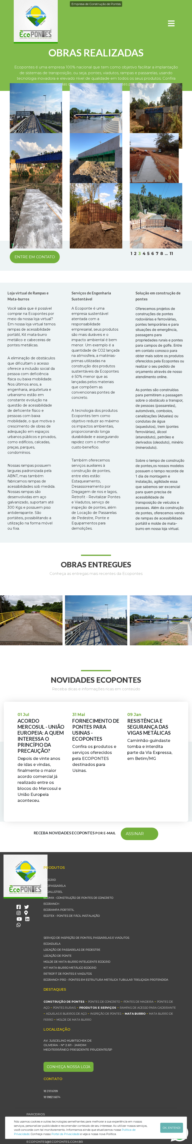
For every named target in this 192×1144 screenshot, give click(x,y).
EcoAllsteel (53, 892)
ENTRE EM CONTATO (34, 256)
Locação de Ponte (58, 955)
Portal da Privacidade (66, 1134)
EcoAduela (52, 943)
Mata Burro (135, 1013)
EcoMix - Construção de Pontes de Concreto (78, 898)
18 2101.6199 (51, 1091)
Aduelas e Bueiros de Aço (66, 1013)
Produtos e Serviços (97, 1007)
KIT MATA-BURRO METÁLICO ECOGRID (70, 967)
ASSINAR (135, 833)
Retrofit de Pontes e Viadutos (68, 973)
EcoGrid (50, 880)
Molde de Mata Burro (73, 1019)
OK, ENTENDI (171, 1128)
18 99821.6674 (52, 1097)
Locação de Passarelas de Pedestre (72, 949)
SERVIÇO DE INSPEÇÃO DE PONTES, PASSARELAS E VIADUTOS (86, 937)
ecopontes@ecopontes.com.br (54, 1142)
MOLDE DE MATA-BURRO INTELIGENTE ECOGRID (77, 961)
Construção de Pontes (64, 1001)
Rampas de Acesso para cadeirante (148, 1007)
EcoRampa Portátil (59, 910)
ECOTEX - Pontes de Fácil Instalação (72, 915)
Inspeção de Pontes (105, 1013)
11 (171, 253)
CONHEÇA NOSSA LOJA (68, 1067)
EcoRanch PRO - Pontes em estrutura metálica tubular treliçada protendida (106, 979)
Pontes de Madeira (139, 1001)
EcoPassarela (55, 886)
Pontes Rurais (64, 1007)
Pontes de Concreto (104, 1001)
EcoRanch (51, 904)
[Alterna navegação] (171, 23)
